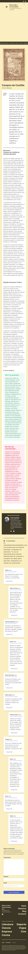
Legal (3, 942)
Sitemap (14, 942)
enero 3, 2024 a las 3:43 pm (16, 643)
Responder (9, 581)
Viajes (22, 927)
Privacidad (8, 942)
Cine (23, 931)
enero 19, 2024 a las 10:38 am (16, 716)
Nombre (6, 876)
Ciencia (6, 927)
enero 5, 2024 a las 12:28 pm (11, 676)
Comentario (7, 857)
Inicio (23, 906)
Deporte (21, 924)
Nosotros (22, 908)
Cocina (6, 935)
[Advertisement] (14, 27)
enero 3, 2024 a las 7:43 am (11, 623)
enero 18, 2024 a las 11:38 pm (11, 696)
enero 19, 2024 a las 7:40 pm (16, 760)
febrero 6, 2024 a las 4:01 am (11, 797)
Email (5, 883)
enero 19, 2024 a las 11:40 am (11, 740)
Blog (24, 911)
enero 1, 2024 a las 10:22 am (16, 589)
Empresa (7, 931)
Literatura (7, 924)
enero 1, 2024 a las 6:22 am (10, 571)
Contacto (22, 914)
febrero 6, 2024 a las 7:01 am (16, 817)
